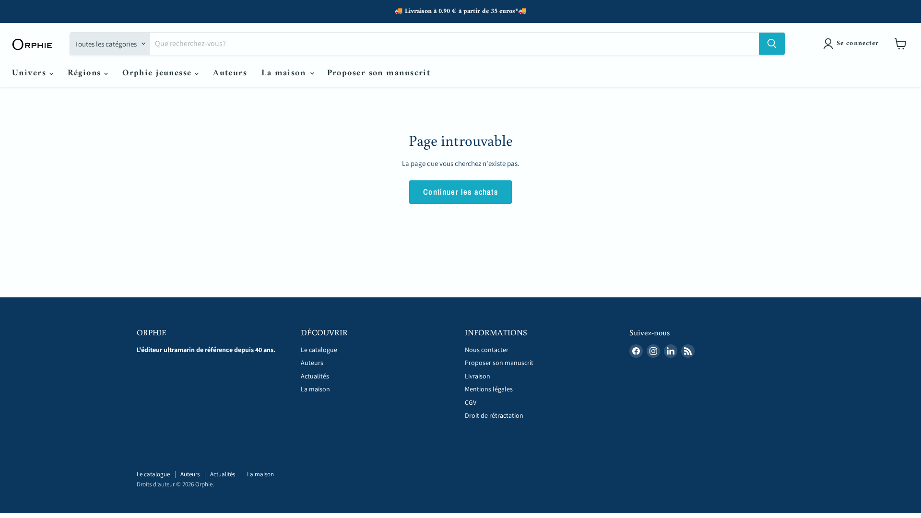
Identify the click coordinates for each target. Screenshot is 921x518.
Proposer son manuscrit (379, 73)
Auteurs (230, 73)
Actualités (316, 376)
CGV (470, 402)
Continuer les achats (460, 192)
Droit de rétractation (494, 415)
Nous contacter (486, 349)
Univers (30, 73)
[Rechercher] (772, 44)
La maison (284, 73)
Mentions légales (489, 389)
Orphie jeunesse (158, 73)
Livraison (477, 376)
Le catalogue (319, 349)
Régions (86, 73)
